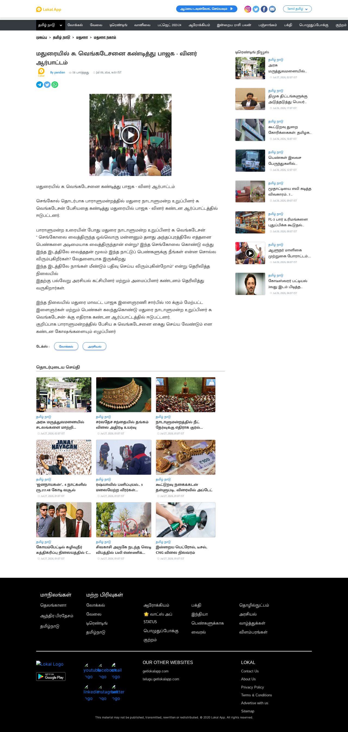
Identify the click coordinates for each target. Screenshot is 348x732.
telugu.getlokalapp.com (161, 679)
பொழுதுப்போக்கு (161, 631)
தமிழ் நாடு (46, 25)
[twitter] (47, 87)
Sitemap (247, 711)
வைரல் (198, 632)
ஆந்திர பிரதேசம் (56, 616)
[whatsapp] (55, 87)
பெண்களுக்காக (207, 623)
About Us (248, 679)
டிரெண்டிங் (97, 623)
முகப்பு (41, 37)
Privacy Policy (252, 687)
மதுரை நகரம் (105, 37)
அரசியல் (248, 614)
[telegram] (40, 87)
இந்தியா (199, 614)
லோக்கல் (95, 605)
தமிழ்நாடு (49, 626)
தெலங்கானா (53, 605)
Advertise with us (254, 703)
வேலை (93, 614)
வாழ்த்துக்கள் (252, 623)
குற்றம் (150, 640)
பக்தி (196, 605)
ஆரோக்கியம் (156, 605)
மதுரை (82, 37)
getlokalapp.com (156, 671)
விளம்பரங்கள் (253, 632)
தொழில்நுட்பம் (254, 605)
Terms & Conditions (256, 695)
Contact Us (250, 671)
